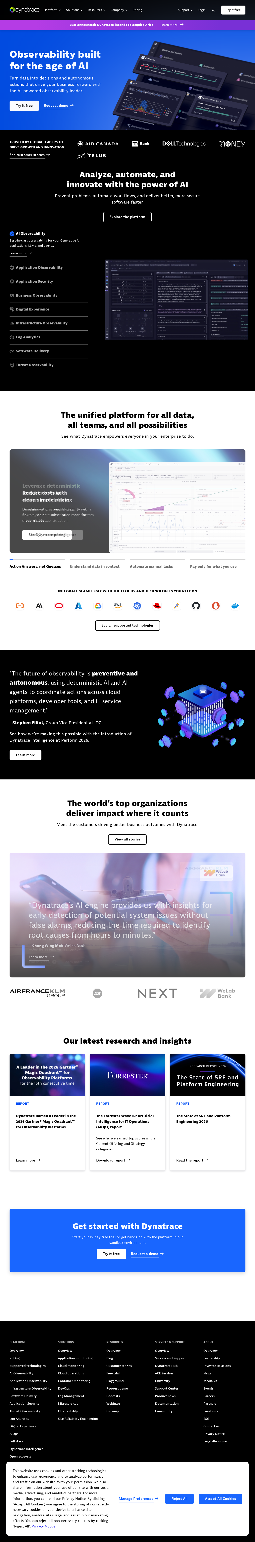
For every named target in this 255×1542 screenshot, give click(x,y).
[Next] (157, 991)
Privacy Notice (43, 1526)
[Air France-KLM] (37, 991)
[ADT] (97, 991)
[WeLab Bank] (217, 991)
